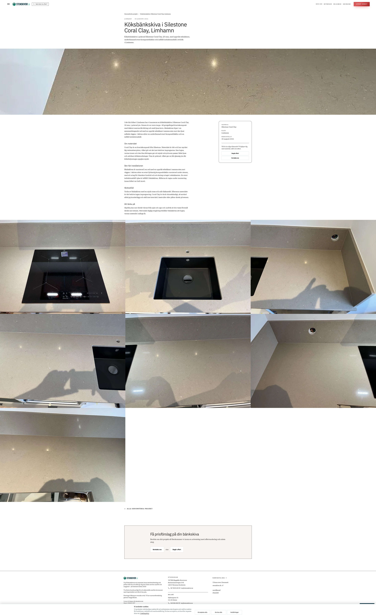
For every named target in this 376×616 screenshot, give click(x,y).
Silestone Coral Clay (229, 127)
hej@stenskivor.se (187, 588)
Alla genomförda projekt (138, 509)
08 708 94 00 (328, 4)
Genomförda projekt (131, 14)
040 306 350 (347, 4)
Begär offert (235, 153)
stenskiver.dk (217, 585)
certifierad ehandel (216, 591)
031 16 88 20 (337, 4)
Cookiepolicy (144, 613)
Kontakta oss (235, 158)
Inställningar (234, 612)
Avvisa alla (218, 612)
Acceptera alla (202, 612)
